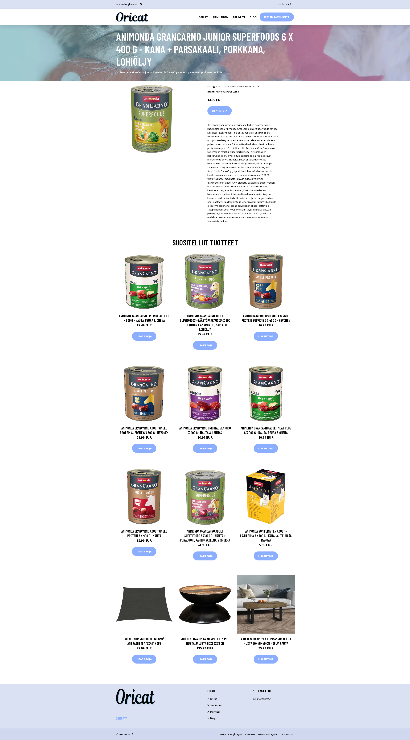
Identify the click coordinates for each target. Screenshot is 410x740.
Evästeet (250, 734)
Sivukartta (287, 734)
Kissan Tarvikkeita (276, 17)
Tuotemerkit (229, 86)
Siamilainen (220, 17)
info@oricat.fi (284, 4)
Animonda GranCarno (248, 86)
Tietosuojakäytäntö (268, 734)
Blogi (253, 17)
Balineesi (239, 17)
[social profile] (140, 4)
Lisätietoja (219, 110)
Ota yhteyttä (235, 734)
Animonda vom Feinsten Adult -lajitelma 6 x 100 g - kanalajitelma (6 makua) (266, 535)
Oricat (203, 17)
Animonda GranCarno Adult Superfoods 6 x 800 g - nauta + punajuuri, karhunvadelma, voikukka (205, 535)
